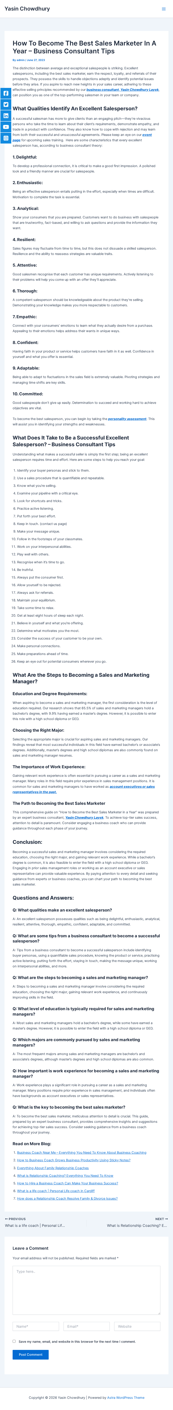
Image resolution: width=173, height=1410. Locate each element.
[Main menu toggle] (163, 9)
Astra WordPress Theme (125, 1398)
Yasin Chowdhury (27, 8)
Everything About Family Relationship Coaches (53, 1168)
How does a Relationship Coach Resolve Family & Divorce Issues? (67, 1199)
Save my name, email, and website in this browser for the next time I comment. (77, 1341)
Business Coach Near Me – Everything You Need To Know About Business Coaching (81, 1153)
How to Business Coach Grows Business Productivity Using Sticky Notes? (73, 1160)
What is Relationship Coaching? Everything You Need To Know (65, 1176)
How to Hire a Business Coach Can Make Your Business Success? (67, 1183)
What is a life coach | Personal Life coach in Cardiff (56, 1191)
